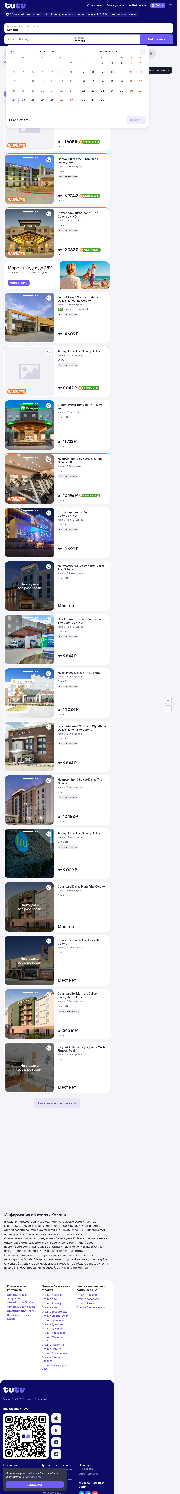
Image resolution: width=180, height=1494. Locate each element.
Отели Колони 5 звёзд (20, 1302)
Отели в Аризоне (87, 1294)
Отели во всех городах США (55, 1366)
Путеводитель (115, 5)
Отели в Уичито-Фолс (55, 1316)
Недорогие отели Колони (18, 1316)
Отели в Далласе (52, 1294)
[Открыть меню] (170, 5)
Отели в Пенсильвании (90, 1307)
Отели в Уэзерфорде (54, 1311)
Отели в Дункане (52, 1324)
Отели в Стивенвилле (55, 1353)
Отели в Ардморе (52, 1303)
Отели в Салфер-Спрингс (52, 1359)
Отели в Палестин (53, 1344)
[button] (56, 1418)
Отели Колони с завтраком (17, 1296)
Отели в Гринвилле (53, 1320)
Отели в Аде (49, 1299)
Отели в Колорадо (87, 1299)
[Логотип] (15, 5)
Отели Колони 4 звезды (21, 1306)
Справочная (94, 5)
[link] (19, 283)
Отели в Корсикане (54, 1332)
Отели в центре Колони (21, 1311)
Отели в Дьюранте (53, 1328)
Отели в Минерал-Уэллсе (53, 1338)
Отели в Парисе (51, 1349)
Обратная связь (88, 1473)
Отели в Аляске (86, 1303)
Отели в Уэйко (50, 1307)
